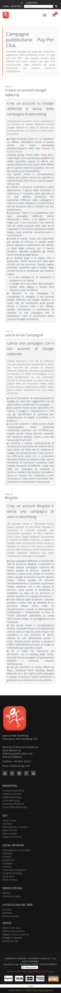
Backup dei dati (10, 941)
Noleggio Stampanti (12, 937)
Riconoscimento (10, 916)
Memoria (6, 912)
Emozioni (7, 909)
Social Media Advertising (14, 807)
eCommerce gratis (11, 896)
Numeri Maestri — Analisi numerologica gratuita (31, 990)
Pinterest (7, 866)
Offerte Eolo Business (13, 931)
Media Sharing (9, 879)
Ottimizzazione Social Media (16, 850)
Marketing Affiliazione (13, 803)
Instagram (7, 863)
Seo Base (7, 823)
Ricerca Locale (9, 833)
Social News (8, 876)
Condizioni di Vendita (16, 971)
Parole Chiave (9, 820)
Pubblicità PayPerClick (13, 790)
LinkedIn (6, 856)
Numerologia (48, 971)
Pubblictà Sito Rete (12, 793)
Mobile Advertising (11, 797)
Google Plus (8, 860)
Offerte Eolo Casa (11, 927)
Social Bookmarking (12, 873)
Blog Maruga (34, 971)
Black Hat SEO (9, 830)
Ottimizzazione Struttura (14, 826)
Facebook (7, 853)
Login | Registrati (12, 6)
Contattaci (32, 2)
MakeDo (6, 893)
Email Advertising (11, 800)
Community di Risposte (14, 869)
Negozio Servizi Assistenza (15, 934)
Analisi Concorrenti (11, 836)
